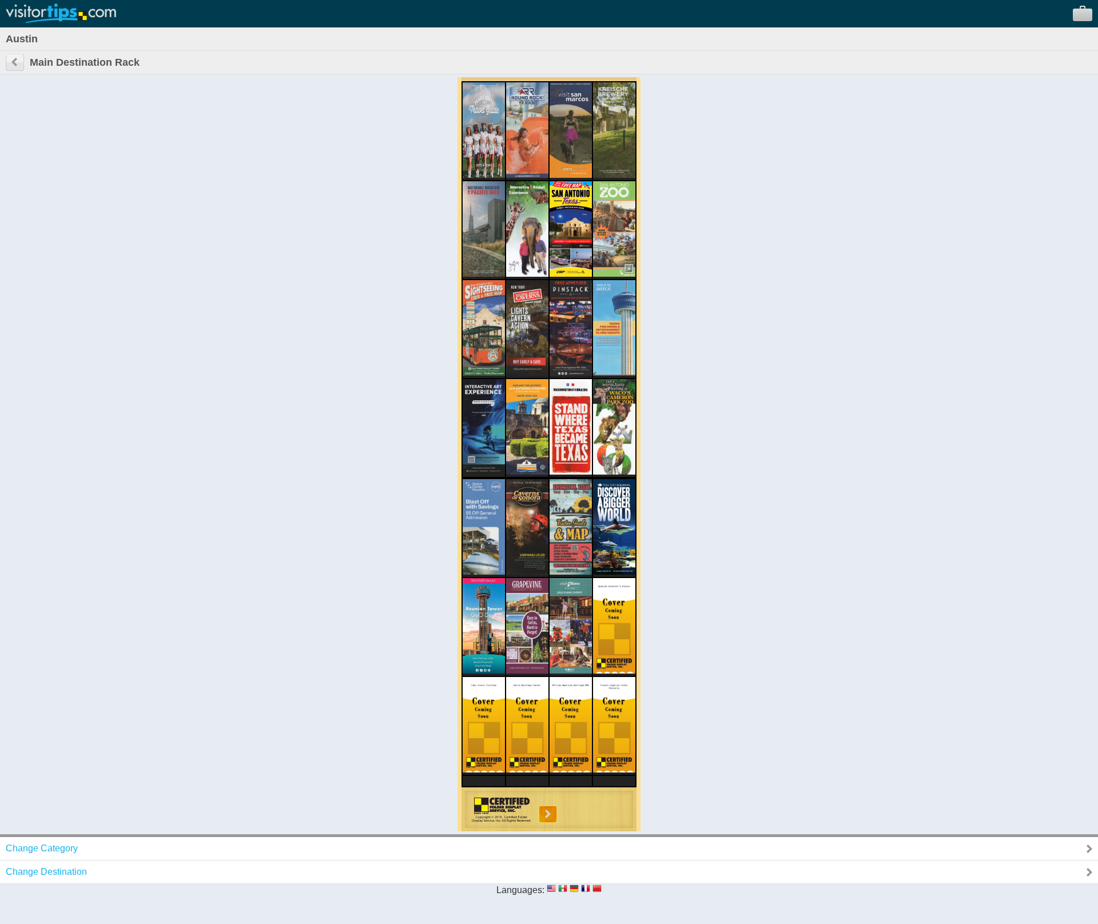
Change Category (42, 848)
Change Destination (46, 872)
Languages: (520, 890)
